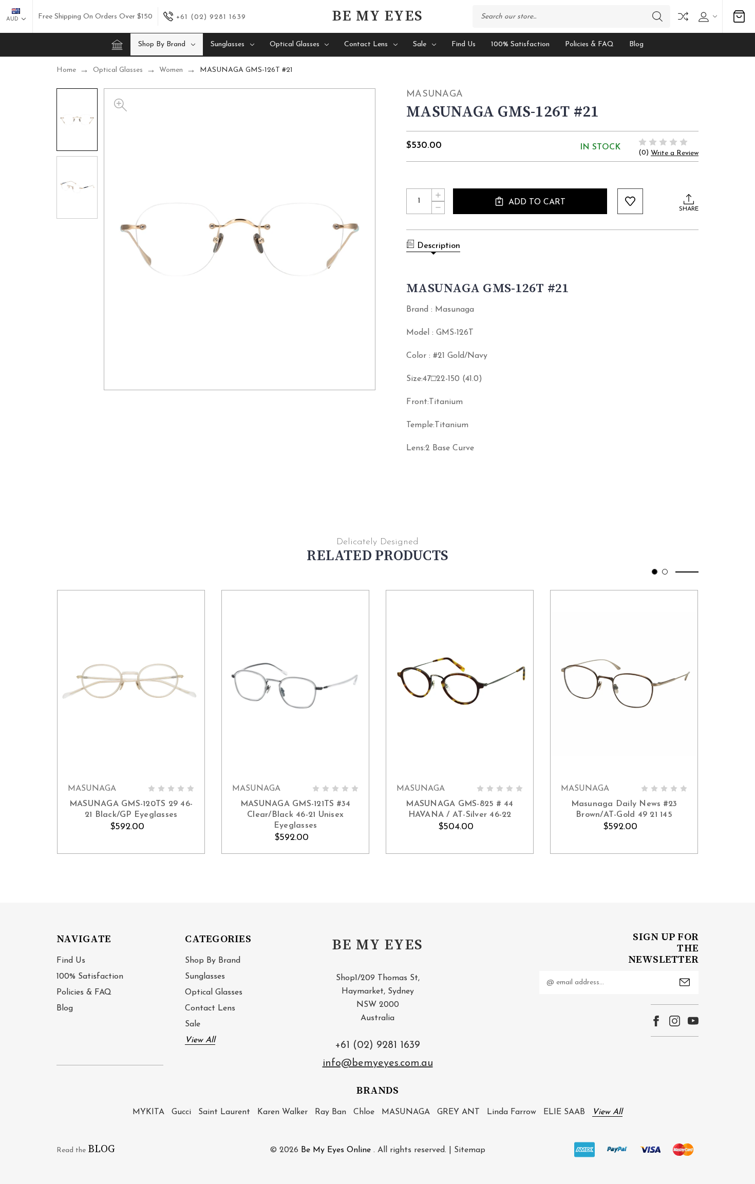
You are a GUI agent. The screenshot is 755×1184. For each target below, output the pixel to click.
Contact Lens (366, 44)
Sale (419, 44)
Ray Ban (330, 1112)
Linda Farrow (511, 1112)
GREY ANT (458, 1112)
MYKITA (148, 1112)
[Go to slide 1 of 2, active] (654, 572)
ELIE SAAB (564, 1112)
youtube (693, 1021)
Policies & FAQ (589, 44)
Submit (684, 982)
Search (657, 16)
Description (438, 246)
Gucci (181, 1112)
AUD (13, 19)
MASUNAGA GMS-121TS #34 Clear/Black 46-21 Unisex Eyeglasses (295, 815)
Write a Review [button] (675, 153)
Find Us (463, 44)
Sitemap (469, 1150)
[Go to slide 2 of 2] (665, 572)
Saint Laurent (224, 1112)
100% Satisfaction (520, 44)
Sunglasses (227, 44)
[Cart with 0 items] (739, 16)
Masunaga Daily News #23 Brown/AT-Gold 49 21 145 (624, 809)
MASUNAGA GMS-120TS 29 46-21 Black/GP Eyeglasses (131, 809)
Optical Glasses (294, 44)
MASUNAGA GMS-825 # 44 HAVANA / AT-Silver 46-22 (459, 809)
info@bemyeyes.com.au (378, 1063)
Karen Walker (282, 1112)
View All (200, 1040)
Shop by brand (161, 44)
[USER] (706, 16)
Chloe (363, 1112)
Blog (636, 44)
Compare (683, 16)
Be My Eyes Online (336, 1150)
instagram (674, 1021)
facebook (656, 1021)
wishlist (630, 201)
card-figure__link (131, 684)
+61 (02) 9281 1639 (377, 1045)
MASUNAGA (406, 1112)
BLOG (101, 1149)
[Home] (117, 44)
